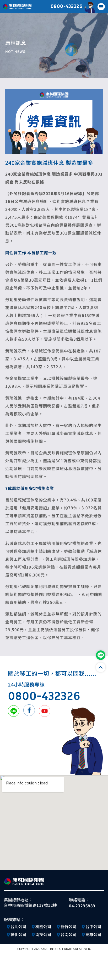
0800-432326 (67, 6)
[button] (101, 6)
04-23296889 (82, 905)
